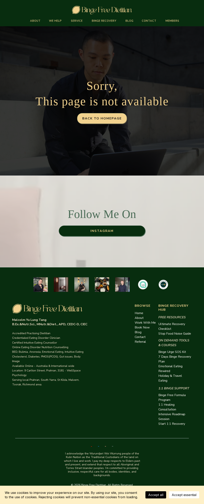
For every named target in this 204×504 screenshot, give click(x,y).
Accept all (155, 495)
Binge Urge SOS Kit (172, 352)
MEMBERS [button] (173, 21)
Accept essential (184, 495)
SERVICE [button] (77, 21)
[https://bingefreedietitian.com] (102, 10)
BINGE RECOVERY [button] (104, 21)
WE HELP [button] (56, 21)
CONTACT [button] (149, 21)
